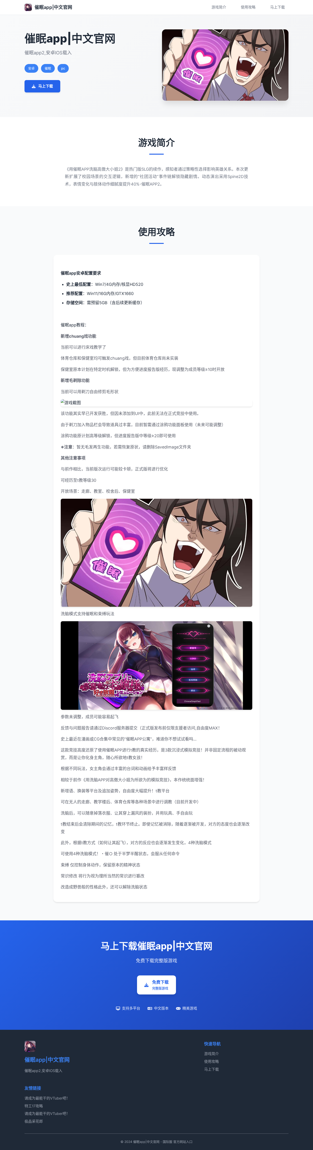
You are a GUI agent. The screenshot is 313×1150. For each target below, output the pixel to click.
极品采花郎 (34, 1121)
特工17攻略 (34, 1106)
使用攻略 (248, 7)
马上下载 (277, 7)
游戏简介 (218, 7)
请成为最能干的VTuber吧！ (47, 1098)
